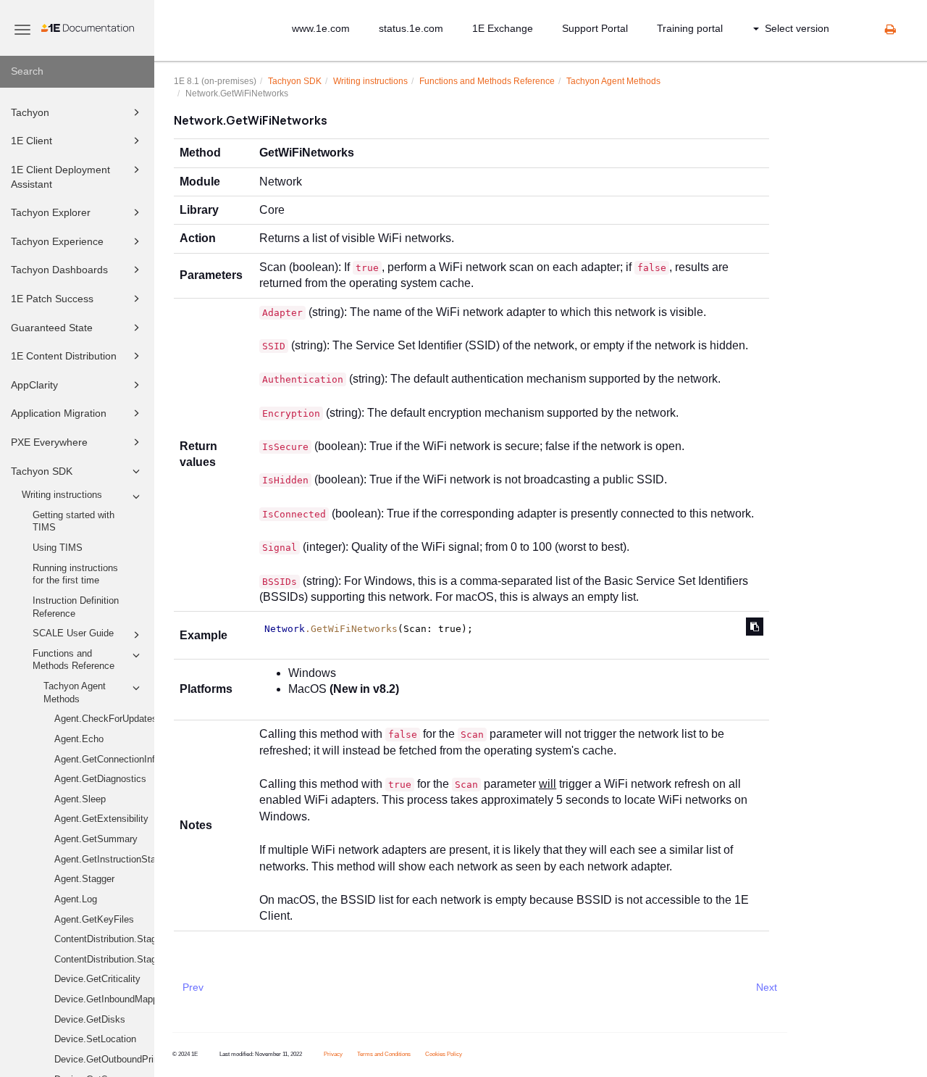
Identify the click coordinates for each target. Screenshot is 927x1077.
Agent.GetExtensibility (101, 819)
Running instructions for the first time (75, 574)
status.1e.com (411, 28)
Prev (193, 987)
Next (766, 987)
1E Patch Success (52, 298)
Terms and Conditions (384, 1054)
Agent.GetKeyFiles (94, 920)
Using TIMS (58, 548)
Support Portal (595, 28)
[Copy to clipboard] (754, 626)
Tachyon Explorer (51, 212)
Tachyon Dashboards (59, 269)
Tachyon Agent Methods (74, 692)
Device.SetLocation (95, 1039)
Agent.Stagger (84, 879)
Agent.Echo (79, 739)
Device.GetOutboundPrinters (104, 1060)
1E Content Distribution (64, 356)
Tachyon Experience (57, 241)
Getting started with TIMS (73, 521)
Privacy (333, 1054)
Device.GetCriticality (97, 979)
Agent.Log (75, 899)
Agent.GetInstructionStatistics (104, 859)
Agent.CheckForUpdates (104, 719)
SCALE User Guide (73, 633)
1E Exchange (502, 28)
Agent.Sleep (80, 799)
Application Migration (58, 413)
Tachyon (30, 112)
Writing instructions (62, 495)
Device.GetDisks (89, 1020)
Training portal (690, 28)
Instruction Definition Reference (76, 607)
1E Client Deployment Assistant (60, 177)
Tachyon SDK (41, 471)
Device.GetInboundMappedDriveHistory (104, 999)
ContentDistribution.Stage (104, 939)
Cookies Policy (443, 1054)
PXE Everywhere (49, 442)
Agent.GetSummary (96, 839)
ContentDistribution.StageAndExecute (104, 960)
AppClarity (34, 385)
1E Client (31, 140)
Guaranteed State (52, 327)
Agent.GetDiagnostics (100, 779)
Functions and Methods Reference (73, 660)
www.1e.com (321, 28)
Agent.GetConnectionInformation (104, 759)
